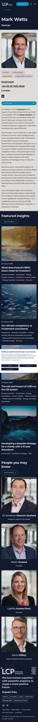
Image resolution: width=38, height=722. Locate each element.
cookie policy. (16, 360)
